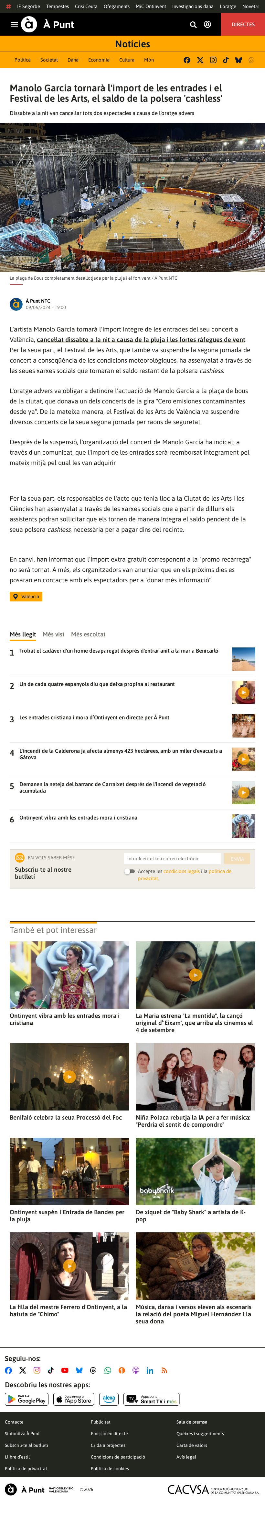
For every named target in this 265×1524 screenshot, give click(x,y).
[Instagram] (213, 60)
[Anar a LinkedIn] (151, 1370)
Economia (99, 60)
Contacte (14, 1422)
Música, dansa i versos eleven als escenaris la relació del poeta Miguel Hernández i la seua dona (193, 1314)
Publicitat (101, 1422)
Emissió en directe (109, 1433)
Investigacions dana (193, 6)
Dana (73, 60)
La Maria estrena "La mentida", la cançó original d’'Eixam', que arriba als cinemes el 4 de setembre (194, 1022)
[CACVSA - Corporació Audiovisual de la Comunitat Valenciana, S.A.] (213, 1489)
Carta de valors (191, 1445)
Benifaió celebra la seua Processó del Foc (66, 1117)
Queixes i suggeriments (200, 1433)
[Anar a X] (24, 1370)
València (30, 596)
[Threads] (252, 60)
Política (23, 60)
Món (149, 60)
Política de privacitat (26, 1468)
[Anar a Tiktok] (52, 1370)
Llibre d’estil (17, 1457)
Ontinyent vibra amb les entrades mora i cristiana (65, 1019)
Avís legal (186, 1457)
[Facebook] (187, 60)
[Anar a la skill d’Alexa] (109, 1399)
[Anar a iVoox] (123, 1370)
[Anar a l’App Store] (73, 1399)
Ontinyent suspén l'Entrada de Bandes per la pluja (67, 1215)
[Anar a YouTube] (66, 1370)
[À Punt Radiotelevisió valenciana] (39, 1489)
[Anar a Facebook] (10, 1370)
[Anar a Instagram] (38, 1370)
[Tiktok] (226, 60)
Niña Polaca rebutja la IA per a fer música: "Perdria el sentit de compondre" (193, 1121)
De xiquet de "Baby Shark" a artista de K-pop (191, 1215)
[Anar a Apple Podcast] (137, 1370)
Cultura (126, 60)
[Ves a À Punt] (47, 24)
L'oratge (228, 6)
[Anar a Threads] (95, 1370)
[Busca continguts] (193, 25)
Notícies (132, 43)
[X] (200, 60)
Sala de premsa (191, 1422)
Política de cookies (110, 1468)
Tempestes (57, 6)
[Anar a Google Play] (26, 1399)
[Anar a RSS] (166, 1370)
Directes (243, 24)
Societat (49, 60)
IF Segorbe (28, 6)
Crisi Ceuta (86, 6)
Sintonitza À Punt (22, 1433)
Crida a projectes (108, 1445)
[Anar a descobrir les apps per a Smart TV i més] (151, 1399)
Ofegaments (117, 6)
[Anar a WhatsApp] (109, 1370)
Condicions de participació (118, 1457)
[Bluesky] (238, 60)
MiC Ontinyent (151, 6)
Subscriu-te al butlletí (26, 1445)
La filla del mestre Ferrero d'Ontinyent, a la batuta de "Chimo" (68, 1310)
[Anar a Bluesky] (80, 1370)
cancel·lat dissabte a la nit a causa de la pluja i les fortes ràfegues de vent (141, 339)
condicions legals (182, 871)
